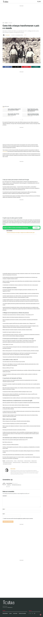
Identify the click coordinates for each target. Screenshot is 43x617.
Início (3, 22)
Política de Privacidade (22, 613)
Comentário (5, 495)
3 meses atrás (16, 483)
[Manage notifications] (40, 615)
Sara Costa (13, 468)
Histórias (6, 22)
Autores (10, 613)
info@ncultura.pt (10, 607)
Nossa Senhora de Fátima (7, 462)
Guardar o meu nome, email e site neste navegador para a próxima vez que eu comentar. (18, 518)
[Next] (22, 119)
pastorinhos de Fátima (17, 462)
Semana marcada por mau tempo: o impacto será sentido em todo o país (20, 232)
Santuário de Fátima (33, 462)
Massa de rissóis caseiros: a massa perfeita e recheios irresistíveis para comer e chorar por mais (33, 110)
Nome (4, 509)
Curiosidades (10, 22)
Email (4, 513)
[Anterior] (20, 119)
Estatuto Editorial (5, 613)
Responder (8, 486)
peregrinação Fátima (25, 462)
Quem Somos (15, 613)
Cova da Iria (5, 151)
